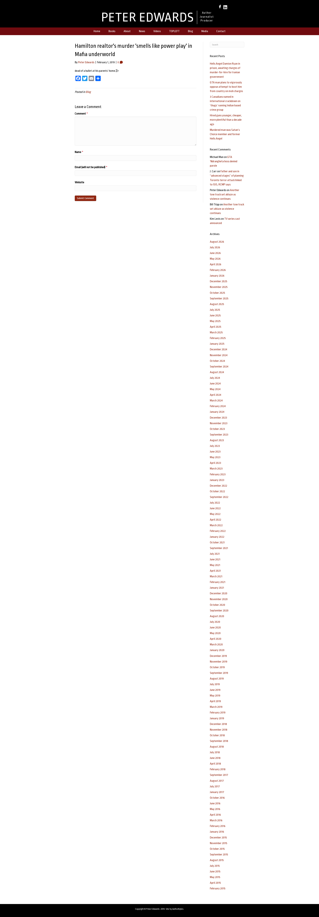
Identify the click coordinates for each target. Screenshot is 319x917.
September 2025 (219, 298)
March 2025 (216, 332)
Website (79, 182)
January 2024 (217, 411)
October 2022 (217, 491)
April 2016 (215, 814)
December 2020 (218, 593)
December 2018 (218, 724)
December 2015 (218, 837)
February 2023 (218, 474)
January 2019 (217, 718)
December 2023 (218, 417)
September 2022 (219, 497)
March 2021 (216, 576)
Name (79, 152)
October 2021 (217, 542)
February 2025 (218, 338)
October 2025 (217, 292)
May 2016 (215, 809)
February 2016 (217, 826)
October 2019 (217, 667)
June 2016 (215, 803)
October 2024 (217, 360)
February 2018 (217, 769)
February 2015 (217, 888)
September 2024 (219, 366)
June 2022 (215, 508)
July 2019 (215, 684)
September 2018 (219, 741)
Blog (88, 92)
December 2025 (218, 281)
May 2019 (215, 695)
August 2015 (217, 860)
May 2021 (215, 565)
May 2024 (215, 389)
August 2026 (217, 241)
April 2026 (215, 264)
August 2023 (217, 440)
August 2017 (217, 780)
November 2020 (219, 599)
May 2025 (215, 321)
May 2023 (215, 457)
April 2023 (215, 462)
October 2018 (217, 735)
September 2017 (219, 775)
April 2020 (215, 638)
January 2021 (217, 587)
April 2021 (215, 570)
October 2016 (217, 797)
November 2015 (218, 843)
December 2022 (218, 485)
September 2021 (219, 548)
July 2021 (215, 553)
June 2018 (215, 758)
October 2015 (217, 848)
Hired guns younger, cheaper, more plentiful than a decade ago (226, 120)
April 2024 (215, 394)
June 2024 (215, 383)
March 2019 (216, 706)
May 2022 (215, 514)
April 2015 (215, 882)
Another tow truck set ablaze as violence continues (224, 194)
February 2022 (218, 531)
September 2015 (219, 854)
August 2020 (217, 616)
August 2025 (217, 304)
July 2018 (215, 752)
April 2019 (215, 701)
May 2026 (215, 258)
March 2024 (216, 400)
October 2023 (217, 429)
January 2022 (217, 536)
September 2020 (219, 610)
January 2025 (217, 343)
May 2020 (215, 633)
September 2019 (219, 673)
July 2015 (215, 865)
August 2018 (217, 746)
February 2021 (217, 582)
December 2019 (218, 656)
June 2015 (215, 871)
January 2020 (217, 650)
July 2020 (215, 621)
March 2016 (216, 820)
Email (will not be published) (91, 167)
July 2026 (215, 247)
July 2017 (215, 786)
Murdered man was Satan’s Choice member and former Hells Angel (225, 134)
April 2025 (215, 326)
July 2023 (215, 446)
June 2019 (215, 689)
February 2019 (217, 712)
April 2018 (215, 763)
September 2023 (219, 434)
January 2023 (217, 480)
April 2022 (215, 519)
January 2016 (217, 831)
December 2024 (218, 349)
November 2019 (218, 661)
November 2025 (218, 287)
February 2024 (218, 406)
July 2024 (215, 377)
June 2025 (215, 315)
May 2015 (215, 877)
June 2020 (215, 627)
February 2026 (218, 270)
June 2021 (215, 559)
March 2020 (216, 644)
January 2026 (217, 275)
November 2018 (218, 729)
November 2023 (218, 423)
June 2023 (215, 451)
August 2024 (217, 372)
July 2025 (215, 309)
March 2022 (216, 525)
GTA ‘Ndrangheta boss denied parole (223, 161)
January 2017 (217, 792)
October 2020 (217, 604)
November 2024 (218, 355)
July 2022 (215, 502)
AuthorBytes (177, 909)
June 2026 (215, 253)
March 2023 (216, 468)
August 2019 (217, 678)
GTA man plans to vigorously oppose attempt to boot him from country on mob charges (226, 87)
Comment (81, 113)
